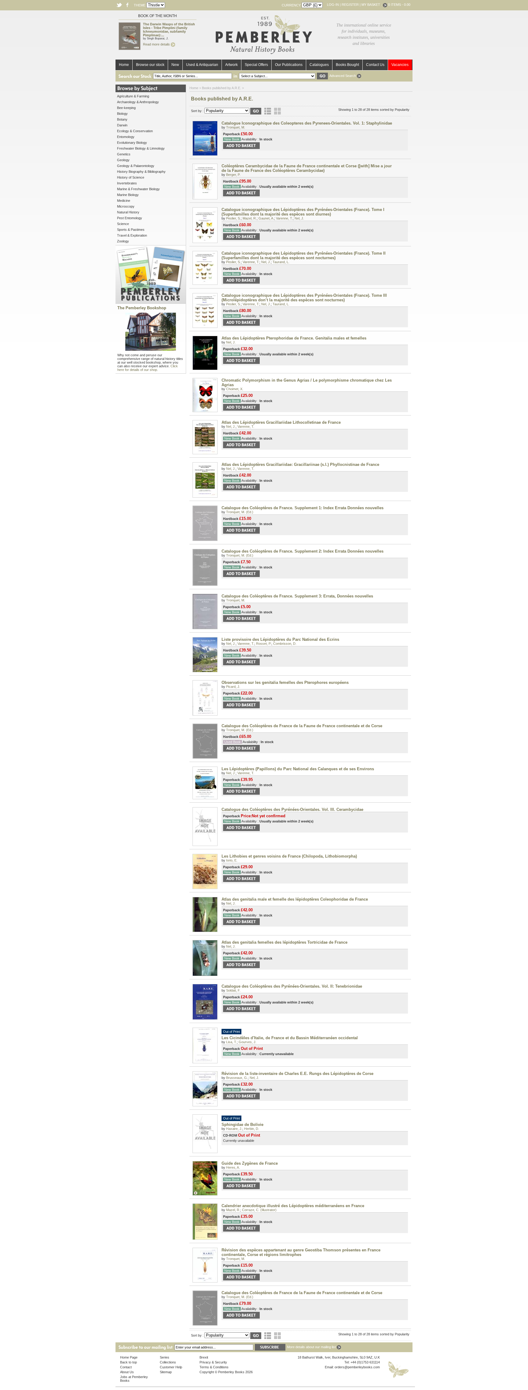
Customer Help (171, 1367)
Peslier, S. (233, 218)
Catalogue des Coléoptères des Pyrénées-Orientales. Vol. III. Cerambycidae (292, 809)
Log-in (333, 4)
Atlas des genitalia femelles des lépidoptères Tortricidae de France (284, 942)
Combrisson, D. (284, 643)
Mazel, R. (250, 218)
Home (124, 65)
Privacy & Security (213, 1362)
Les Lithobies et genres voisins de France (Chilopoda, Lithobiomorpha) (289, 856)
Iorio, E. (231, 860)
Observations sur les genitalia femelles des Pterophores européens (285, 682)
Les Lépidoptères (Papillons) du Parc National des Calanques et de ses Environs (298, 769)
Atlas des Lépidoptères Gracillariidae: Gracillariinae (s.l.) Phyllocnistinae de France (300, 464)
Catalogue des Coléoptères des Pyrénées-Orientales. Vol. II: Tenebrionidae (292, 986)
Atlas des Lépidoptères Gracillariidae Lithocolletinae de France (281, 422)
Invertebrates (127, 183)
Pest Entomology (129, 218)
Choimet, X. (234, 389)
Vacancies (400, 65)
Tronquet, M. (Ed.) (239, 512)
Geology (123, 160)
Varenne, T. (284, 218)
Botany (122, 119)
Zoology (123, 241)
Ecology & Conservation (135, 131)
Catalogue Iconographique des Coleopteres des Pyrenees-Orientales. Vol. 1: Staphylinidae (307, 123)
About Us (127, 1372)
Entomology (125, 137)
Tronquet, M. (235, 127)
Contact (126, 1367)
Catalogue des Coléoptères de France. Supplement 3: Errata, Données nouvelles (297, 596)
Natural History (128, 212)
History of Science (130, 177)
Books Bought (347, 65)
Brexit (204, 1357)
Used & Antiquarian (202, 65)
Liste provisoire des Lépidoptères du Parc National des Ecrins (280, 639)
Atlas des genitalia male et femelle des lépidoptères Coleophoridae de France (295, 899)
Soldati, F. (233, 990)
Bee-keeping (126, 108)
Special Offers (256, 65)
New (175, 65)
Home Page (129, 1357)
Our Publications (288, 65)
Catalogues (319, 65)
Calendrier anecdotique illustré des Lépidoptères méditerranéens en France (293, 1205)
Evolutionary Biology (132, 142)
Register (350, 4)
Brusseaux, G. (237, 1078)
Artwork (231, 65)
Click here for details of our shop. (147, 368)
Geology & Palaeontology (135, 166)
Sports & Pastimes (131, 229)
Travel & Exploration (132, 235)
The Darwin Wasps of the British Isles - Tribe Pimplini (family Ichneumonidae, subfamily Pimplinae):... (169, 29)
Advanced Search (343, 76)
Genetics (123, 154)
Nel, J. (299, 218)
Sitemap (166, 1372)
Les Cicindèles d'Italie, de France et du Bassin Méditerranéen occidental (290, 1038)
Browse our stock (150, 65)
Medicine (123, 200)
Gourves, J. (247, 1042)
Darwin (122, 125)
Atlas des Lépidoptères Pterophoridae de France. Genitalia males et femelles (294, 338)
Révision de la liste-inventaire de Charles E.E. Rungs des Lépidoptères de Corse (297, 1073)
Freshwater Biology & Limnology (141, 148)
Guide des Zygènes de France (250, 1163)
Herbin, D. (251, 1129)
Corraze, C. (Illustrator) (259, 1210)
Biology (122, 113)
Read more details (157, 44)
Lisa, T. (231, 1042)
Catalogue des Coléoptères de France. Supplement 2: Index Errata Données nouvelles (302, 551)
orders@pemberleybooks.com (357, 1367)
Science (123, 224)
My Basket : (372, 4)
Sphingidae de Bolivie (242, 1124)
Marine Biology (128, 195)
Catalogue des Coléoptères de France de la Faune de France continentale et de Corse (302, 726)
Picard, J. (233, 686)
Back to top (128, 1362)
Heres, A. (233, 1167)
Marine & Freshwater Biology (138, 189)
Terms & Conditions (214, 1367)
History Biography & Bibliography (141, 171)
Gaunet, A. (266, 218)
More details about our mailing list (312, 1347)
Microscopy (125, 206)
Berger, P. (233, 174)
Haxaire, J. (234, 1129)
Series (164, 1357)
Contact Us (375, 65)
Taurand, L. (281, 262)
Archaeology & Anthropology (138, 102)
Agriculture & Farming (133, 96)
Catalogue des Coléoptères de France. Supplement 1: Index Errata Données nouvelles (302, 508)
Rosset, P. (263, 643)
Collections (168, 1362)
